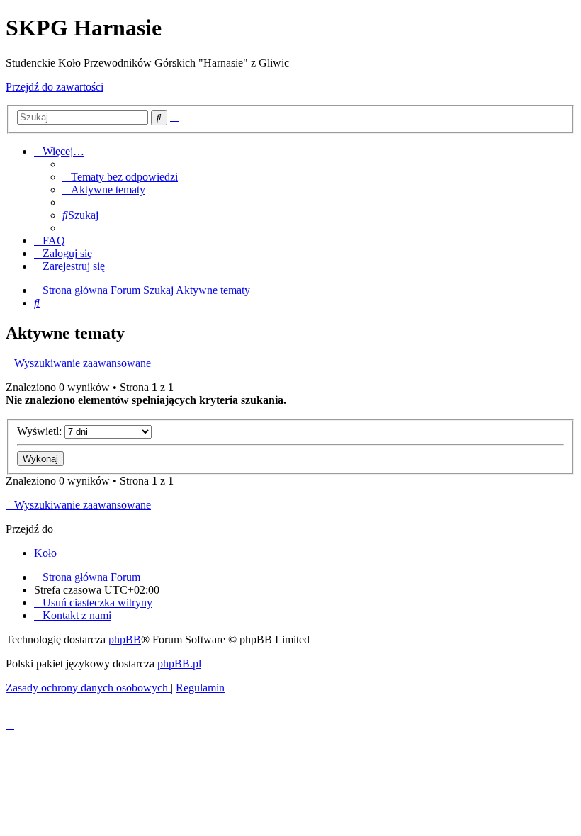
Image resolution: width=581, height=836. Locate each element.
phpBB (124, 639)
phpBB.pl (179, 663)
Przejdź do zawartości (54, 87)
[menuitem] (120, 177)
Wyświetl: (40, 431)
